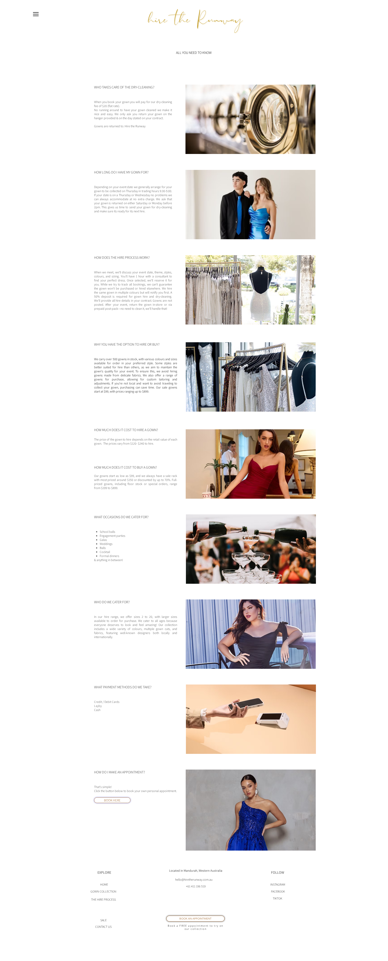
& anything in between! (108, 560)
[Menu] (36, 14)
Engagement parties (112, 536)
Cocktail (105, 552)
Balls (103, 548)
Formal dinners (109, 556)
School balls (107, 532)
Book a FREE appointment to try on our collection (195, 927)
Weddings (106, 544)
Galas (103, 540)
